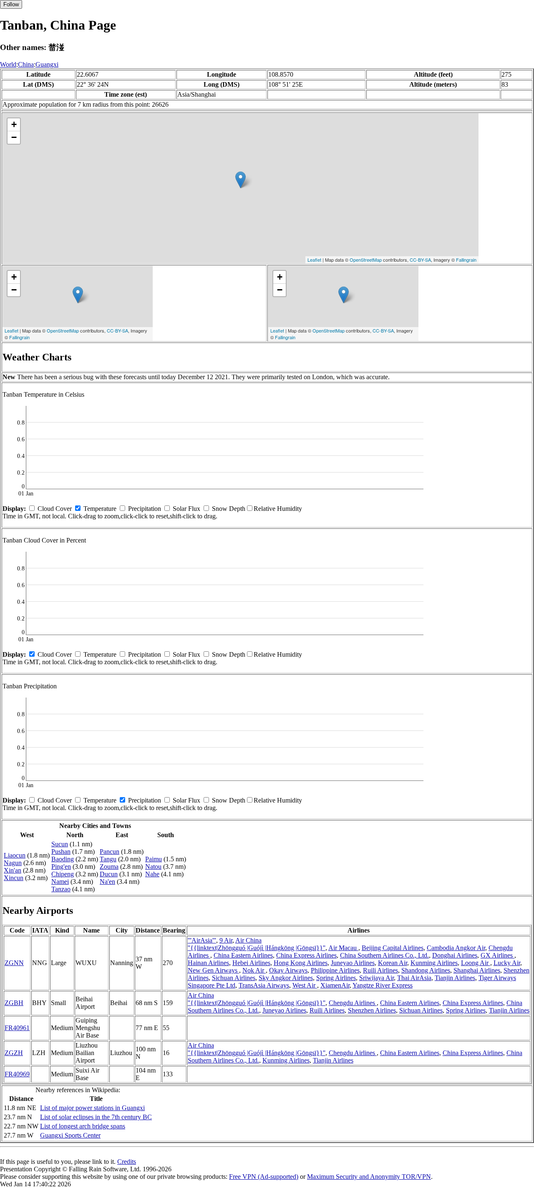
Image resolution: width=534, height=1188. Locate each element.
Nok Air (254, 970)
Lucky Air (507, 962)
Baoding (62, 859)
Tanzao (61, 889)
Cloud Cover (55, 508)
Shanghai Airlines (476, 970)
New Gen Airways (213, 970)
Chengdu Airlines (353, 1002)
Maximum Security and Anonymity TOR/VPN (369, 1176)
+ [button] (14, 124)
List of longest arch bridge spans (82, 1126)
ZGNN (14, 962)
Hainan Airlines (208, 962)
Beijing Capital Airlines (392, 947)
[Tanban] (240, 179)
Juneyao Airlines (353, 962)
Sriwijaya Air (376, 977)
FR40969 (17, 1074)
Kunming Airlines (434, 962)
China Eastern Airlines (243, 955)
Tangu (108, 859)
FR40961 (17, 1027)
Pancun (109, 851)
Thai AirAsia (414, 977)
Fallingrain (466, 259)
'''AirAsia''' (202, 940)
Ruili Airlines (380, 970)
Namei (60, 881)
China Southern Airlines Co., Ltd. (384, 955)
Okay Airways (288, 970)
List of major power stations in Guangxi (92, 1107)
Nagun (13, 862)
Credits (126, 1161)
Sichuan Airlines (233, 977)
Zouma (109, 866)
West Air (304, 985)
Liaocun (14, 855)
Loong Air (475, 962)
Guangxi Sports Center (70, 1135)
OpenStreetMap (366, 259)
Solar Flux (186, 508)
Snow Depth (228, 508)
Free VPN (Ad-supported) (263, 1176)
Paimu (153, 859)
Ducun (109, 874)
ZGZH (14, 1052)
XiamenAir (335, 985)
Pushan (61, 851)
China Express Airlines (306, 955)
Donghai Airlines (454, 955)
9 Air (225, 940)
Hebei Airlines (251, 962)
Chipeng (62, 874)
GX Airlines (497, 955)
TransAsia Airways (264, 985)
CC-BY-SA (420, 259)
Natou (153, 866)
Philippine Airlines (335, 970)
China (26, 64)
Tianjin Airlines (455, 977)
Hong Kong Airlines (300, 962)
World (8, 64)
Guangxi (46, 64)
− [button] (14, 137)
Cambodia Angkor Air (456, 947)
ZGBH (14, 1002)
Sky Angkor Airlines (286, 977)
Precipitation (144, 508)
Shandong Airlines (425, 970)
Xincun (13, 877)
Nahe (152, 874)
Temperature (99, 508)
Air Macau (343, 947)
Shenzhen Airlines (372, 1010)
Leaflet (314, 259)
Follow (11, 4)
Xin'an (12, 870)
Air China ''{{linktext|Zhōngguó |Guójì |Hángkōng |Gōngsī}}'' (256, 944)
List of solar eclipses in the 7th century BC (96, 1116)
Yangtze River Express (383, 985)
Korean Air (392, 962)
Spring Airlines (336, 977)
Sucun (59, 844)
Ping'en (61, 866)
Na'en (107, 881)
